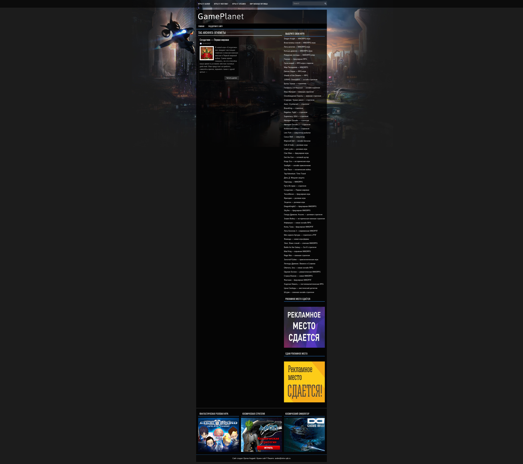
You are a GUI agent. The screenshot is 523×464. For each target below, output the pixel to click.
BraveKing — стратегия (293, 108)
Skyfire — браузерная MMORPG (297, 210)
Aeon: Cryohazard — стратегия (296, 104)
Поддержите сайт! (215, 26)
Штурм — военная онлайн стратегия (299, 292)
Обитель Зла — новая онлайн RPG (298, 268)
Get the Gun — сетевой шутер (296, 157)
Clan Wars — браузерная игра (296, 153)
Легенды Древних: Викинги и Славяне (299, 264)
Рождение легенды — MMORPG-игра (299, 55)
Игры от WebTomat (221, 4)
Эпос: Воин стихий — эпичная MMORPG (301, 243)
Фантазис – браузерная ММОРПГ (297, 280)
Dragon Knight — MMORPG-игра (297, 39)
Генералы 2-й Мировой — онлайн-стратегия (302, 88)
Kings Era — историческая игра (297, 161)
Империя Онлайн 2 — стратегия (297, 125)
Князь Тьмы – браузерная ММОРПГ (298, 227)
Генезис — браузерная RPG (295, 59)
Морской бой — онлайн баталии (297, 141)
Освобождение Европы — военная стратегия (302, 96)
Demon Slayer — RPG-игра (295, 71)
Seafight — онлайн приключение (297, 165)
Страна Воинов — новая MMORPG (298, 276)
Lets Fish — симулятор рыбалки (297, 133)
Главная (201, 26)
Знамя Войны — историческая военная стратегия (304, 219)
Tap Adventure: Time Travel (295, 174)
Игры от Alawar (204, 4)
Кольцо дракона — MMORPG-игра (298, 51)
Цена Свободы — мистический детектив (300, 288)
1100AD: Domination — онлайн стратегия (300, 80)
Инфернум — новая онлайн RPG (297, 223)
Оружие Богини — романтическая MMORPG (302, 272)
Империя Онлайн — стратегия (296, 120)
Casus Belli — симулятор (294, 137)
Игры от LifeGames (239, 4)
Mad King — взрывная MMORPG (297, 251)
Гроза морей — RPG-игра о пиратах (298, 63)
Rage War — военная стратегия (297, 255)
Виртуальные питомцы (259, 4)
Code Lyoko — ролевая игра (295, 149)
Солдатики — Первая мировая (214, 39)
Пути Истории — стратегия (295, 186)
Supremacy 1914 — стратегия (296, 116)
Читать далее (231, 78)
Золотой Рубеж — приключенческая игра (301, 260)
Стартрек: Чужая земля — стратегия (299, 100)
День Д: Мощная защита (294, 178)
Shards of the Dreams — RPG (296, 75)
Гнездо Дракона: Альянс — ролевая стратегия (303, 215)
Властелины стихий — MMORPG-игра (299, 43)
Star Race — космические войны (297, 170)
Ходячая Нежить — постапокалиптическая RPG (304, 284)
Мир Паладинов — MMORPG (296, 67)
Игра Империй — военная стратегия (299, 92)
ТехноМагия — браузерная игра (297, 194)
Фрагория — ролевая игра (294, 198)
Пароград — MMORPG (293, 182)
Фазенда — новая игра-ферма (296, 239)
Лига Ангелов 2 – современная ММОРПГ (301, 231)
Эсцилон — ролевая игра (294, 202)
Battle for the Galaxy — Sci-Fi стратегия (300, 247)
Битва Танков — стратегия (295, 84)
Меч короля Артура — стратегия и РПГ (300, 235)
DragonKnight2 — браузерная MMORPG (300, 206)
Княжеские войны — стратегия (296, 129)
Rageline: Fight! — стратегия (295, 112)
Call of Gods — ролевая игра (296, 145)
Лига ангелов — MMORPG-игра (297, 47)
